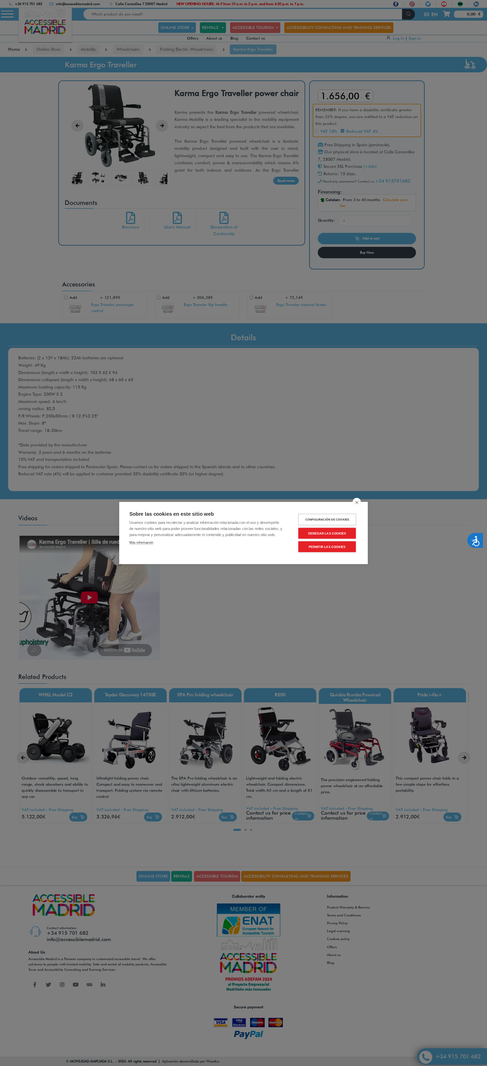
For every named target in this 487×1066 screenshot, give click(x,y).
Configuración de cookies (327, 519)
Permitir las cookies (327, 546)
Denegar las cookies (327, 533)
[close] (357, 502)
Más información (141, 542)
